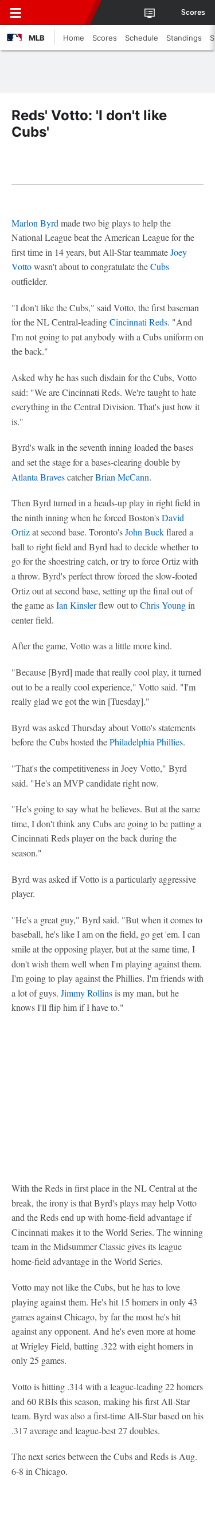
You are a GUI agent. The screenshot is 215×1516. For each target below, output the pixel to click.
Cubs (159, 266)
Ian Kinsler (76, 605)
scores (193, 13)
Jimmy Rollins (86, 993)
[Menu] (15, 12)
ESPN (61, 12)
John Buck (144, 532)
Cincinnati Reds (138, 322)
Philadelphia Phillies (146, 742)
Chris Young (163, 605)
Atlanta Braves (38, 477)
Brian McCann (122, 477)
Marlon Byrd (34, 223)
